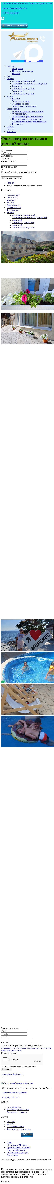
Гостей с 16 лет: (8, 161)
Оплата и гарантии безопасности (27, 111)
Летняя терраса (14, 207)
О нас (9, 1142)
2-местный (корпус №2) (23, 88)
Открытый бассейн (16, 1150)
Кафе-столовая (13, 205)
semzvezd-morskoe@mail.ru (14, 8)
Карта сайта (12, 1155)
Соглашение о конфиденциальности (29, 121)
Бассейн (16, 99)
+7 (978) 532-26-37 (10, 13)
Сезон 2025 (12, 197)
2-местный (17, 86)
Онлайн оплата (19, 114)
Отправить (6, 1069)
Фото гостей (12, 210)
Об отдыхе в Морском (17, 1145)
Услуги (10, 96)
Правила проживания (22, 71)
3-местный (17, 91)
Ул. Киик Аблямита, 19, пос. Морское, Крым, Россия (27, 3)
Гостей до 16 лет (9, 167)
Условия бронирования (18, 1109)
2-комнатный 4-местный (23, 81)
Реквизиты (17, 124)
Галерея (10, 129)
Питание (11, 1121)
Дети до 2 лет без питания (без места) (18, 172)
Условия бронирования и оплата (27, 116)
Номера (10, 78)
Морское (11, 200)
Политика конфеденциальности (27, 119)
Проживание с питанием (18, 1147)
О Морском (17, 68)
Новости (16, 73)
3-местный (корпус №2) (23, 93)
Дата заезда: (6, 150)
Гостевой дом (13, 195)
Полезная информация (17, 1152)
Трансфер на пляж (20, 104)
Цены (9, 76)
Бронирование (13, 109)
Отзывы (10, 126)
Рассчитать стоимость (17, 1112)
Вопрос (4, 1042)
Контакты (11, 131)
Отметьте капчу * (9, 1053)
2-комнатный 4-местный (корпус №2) (29, 83)
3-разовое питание (21, 101)
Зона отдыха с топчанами (24, 106)
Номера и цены (14, 1107)
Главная (10, 66)
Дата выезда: (7, 156)
